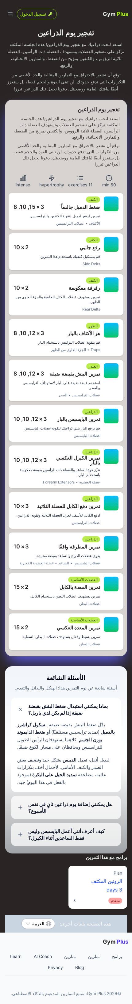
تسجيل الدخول (33, 14)
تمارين (94, 956)
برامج (117, 956)
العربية (38, 923)
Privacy (55, 967)
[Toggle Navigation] (10, 14)
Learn (15, 956)
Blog (79, 967)
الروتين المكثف (97, 886)
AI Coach (43, 956)
